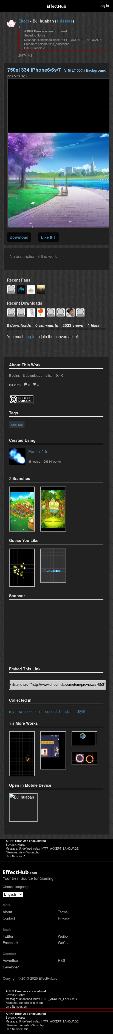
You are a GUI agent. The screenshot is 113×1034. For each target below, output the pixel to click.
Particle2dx (38, 451)
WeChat (64, 942)
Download (19, 237)
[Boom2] (22, 568)
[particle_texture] (53, 566)
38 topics (34, 461)
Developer (11, 967)
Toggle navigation (6, 5)
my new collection (24, 711)
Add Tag (17, 424)
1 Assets (64, 21)
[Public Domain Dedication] (21, 402)
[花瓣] (22, 509)
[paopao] (84, 738)
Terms (63, 911)
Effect (23, 21)
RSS (61, 960)
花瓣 (81, 711)
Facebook (10, 942)
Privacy (64, 918)
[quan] (84, 758)
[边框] (53, 750)
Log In (29, 336)
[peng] (22, 753)
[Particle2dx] (17, 457)
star (68, 711)
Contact (9, 918)
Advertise (10, 960)
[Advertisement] (36, 631)
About (7, 911)
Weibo (63, 936)
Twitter (8, 936)
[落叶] (53, 509)
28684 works (52, 461)
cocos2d (52, 711)
